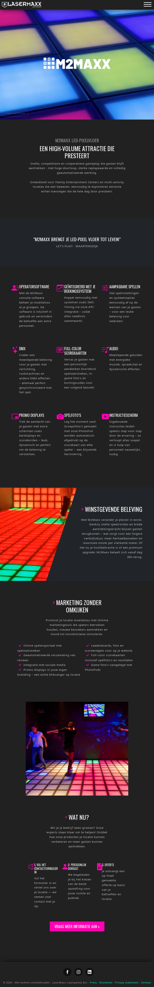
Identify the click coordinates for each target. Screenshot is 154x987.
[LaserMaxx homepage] (21, 5)
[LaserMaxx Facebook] (67, 972)
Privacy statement (127, 982)
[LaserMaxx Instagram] (78, 972)
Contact (146, 982)
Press (93, 982)
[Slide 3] (84, 790)
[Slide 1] (70, 790)
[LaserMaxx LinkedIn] (89, 972)
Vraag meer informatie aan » (77, 926)
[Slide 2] (77, 790)
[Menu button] (148, 4)
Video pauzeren (15, 113)
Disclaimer (106, 982)
